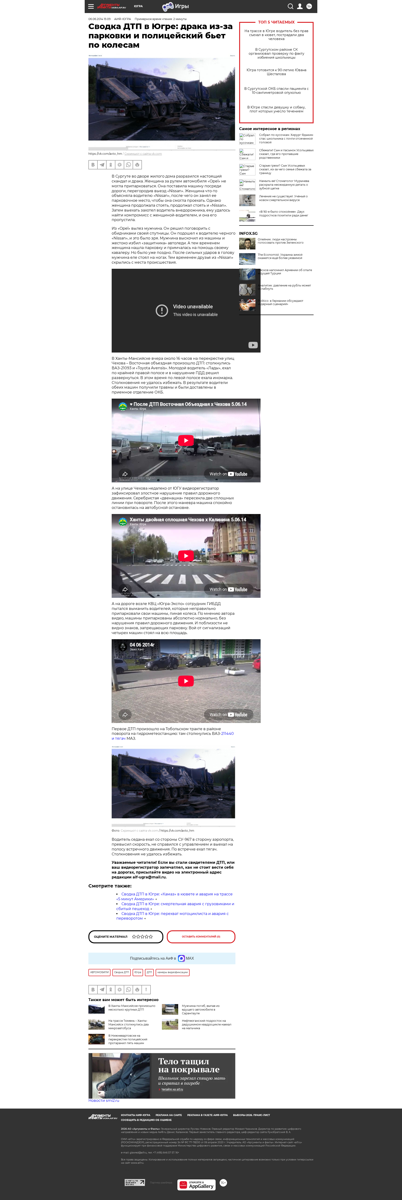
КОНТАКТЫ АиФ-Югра (135, 1115)
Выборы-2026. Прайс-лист (251, 1115)
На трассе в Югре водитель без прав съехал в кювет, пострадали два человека (276, 35)
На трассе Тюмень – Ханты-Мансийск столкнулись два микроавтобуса (128, 1024)
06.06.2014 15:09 (99, 19)
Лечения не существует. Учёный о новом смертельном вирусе (283, 198)
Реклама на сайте (169, 1115)
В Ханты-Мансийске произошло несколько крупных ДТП (131, 1007)
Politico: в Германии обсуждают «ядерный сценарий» (280, 302)
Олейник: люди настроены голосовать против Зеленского (281, 241)
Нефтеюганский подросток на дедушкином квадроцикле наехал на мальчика (206, 1024)
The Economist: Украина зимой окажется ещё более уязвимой (280, 256)
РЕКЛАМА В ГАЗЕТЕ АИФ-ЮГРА (207, 1115)
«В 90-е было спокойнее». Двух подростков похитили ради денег (283, 213)
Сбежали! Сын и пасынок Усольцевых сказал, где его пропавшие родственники (286, 153)
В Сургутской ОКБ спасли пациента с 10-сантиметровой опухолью (276, 91)
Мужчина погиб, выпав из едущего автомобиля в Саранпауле (200, 1009)
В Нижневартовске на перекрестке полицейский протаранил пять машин (127, 1039)
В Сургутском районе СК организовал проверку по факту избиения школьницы (276, 54)
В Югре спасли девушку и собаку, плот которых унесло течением (276, 109)
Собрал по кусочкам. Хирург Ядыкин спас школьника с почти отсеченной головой (286, 138)
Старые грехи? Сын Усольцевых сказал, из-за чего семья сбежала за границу (285, 169)
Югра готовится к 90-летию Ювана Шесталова (276, 72)
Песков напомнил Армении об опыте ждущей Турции (285, 272)
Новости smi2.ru (103, 1100)
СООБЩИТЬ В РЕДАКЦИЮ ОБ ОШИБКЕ (146, 1120)
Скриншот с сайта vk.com (143, 153)
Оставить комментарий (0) (201, 936)
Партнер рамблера (161, 1182)
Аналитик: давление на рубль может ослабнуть (284, 287)
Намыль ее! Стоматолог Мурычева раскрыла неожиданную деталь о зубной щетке (284, 184)
